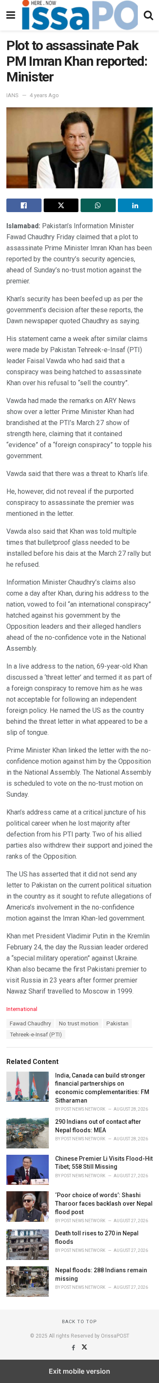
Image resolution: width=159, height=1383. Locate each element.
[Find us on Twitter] (84, 1347)
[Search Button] (148, 15)
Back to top (79, 1321)
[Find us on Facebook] (74, 1347)
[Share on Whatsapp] (98, 205)
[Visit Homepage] (79, 15)
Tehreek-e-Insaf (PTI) (36, 1034)
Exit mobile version (79, 1371)
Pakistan (117, 1023)
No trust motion (78, 1023)
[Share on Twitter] (61, 205)
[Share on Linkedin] (135, 205)
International (21, 1009)
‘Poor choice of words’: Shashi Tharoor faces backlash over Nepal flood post (104, 1203)
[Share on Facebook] (24, 205)
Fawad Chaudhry (30, 1023)
